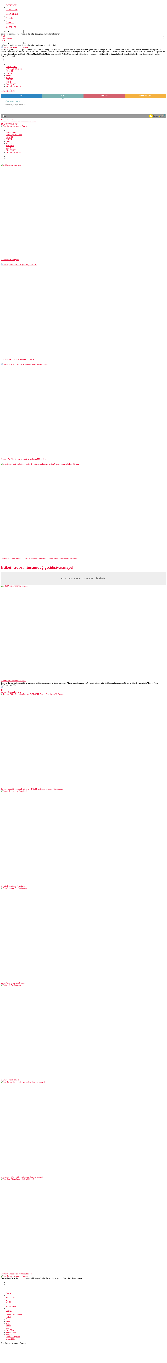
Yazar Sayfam (6, 38)
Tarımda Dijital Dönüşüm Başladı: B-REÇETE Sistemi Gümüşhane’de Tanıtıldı (32, 789)
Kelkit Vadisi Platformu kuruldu (13, 681)
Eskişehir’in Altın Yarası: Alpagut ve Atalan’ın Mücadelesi (23, 459)
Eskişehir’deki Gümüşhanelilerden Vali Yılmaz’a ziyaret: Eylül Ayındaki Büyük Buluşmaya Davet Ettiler (41, 122)
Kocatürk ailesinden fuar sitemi (13, 886)
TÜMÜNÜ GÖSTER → (11, 124)
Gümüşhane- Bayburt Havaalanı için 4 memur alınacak (22, 1177)
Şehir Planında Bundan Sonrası (13, 983)
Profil (3, 36)
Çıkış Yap (4, 40)
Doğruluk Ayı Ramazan (10, 1080)
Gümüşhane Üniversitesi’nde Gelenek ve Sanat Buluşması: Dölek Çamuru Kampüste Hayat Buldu (39, 559)
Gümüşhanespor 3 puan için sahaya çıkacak (18, 359)
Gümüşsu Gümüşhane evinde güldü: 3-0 (16, 1274)
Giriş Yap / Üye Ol (8, 91)
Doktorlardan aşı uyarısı (10, 260)
